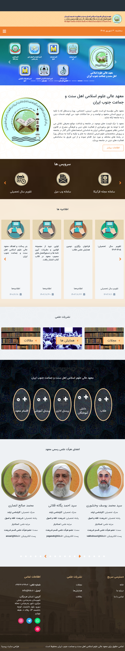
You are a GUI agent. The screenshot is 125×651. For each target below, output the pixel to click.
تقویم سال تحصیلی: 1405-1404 (109, 248)
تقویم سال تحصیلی (109, 288)
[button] (9, 62)
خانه (122, 585)
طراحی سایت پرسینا (10, 646)
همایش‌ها (77, 590)
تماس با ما (119, 596)
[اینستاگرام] (21, 621)
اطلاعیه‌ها (78, 288)
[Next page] (120, 183)
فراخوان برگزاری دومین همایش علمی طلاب (78, 248)
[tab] (104, 556)
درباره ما (120, 590)
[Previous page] (4, 183)
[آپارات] (37, 629)
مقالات (79, 596)
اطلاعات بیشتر (113, 147)
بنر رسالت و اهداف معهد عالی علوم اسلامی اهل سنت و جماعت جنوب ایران (15, 251)
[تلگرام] (29, 621)
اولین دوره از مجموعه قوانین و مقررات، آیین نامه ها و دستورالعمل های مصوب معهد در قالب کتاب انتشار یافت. (47, 253)
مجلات (79, 585)
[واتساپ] (37, 621)
